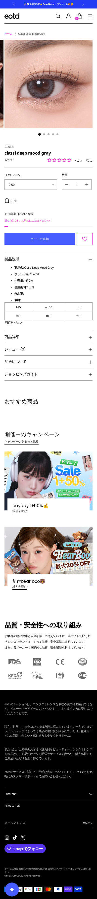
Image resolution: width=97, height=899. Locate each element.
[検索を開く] (58, 16)
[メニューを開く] (90, 16)
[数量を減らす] (66, 185)
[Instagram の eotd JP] (7, 838)
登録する (88, 822)
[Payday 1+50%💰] (48, 480)
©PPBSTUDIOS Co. (13, 875)
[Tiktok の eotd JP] (15, 838)
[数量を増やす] (86, 185)
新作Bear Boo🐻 (28, 581)
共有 (14, 201)
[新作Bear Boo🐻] (48, 556)
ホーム (8, 33)
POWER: (12, 175)
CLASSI (9, 147)
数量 (64, 175)
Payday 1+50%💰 (30, 506)
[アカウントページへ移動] (68, 16)
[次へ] (83, 4)
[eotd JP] (11, 15)
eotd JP (22, 868)
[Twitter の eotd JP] (23, 838)
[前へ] (13, 4)
